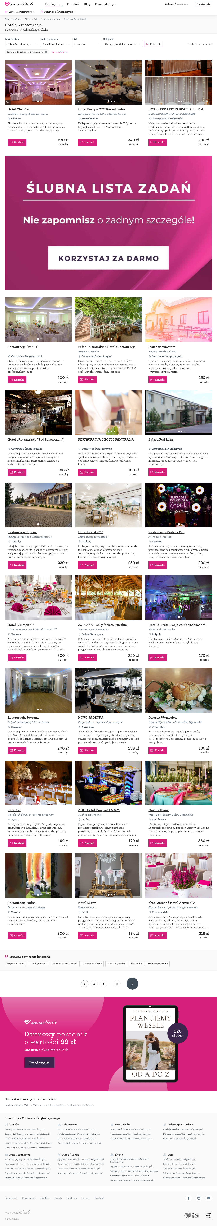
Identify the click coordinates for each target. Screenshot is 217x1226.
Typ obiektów (12, 39)
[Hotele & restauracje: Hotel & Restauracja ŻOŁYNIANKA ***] (178, 597)
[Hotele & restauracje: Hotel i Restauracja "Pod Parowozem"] (38, 412)
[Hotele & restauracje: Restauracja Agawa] (38, 505)
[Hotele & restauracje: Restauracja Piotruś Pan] (178, 505)
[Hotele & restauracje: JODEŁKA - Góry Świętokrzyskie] (108, 597)
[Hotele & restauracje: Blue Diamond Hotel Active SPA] (178, 875)
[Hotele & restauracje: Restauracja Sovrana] (38, 690)
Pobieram (39, 1062)
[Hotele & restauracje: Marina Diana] (178, 783)
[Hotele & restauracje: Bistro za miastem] (178, 319)
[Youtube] (208, 1198)
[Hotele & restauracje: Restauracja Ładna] (38, 875)
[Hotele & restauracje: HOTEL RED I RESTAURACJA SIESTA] (178, 82)
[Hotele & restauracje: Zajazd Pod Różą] (178, 412)
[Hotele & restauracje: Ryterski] (38, 783)
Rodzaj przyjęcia (49, 39)
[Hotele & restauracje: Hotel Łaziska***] (108, 505)
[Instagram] (198, 1198)
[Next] (132, 984)
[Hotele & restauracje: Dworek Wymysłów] (178, 690)
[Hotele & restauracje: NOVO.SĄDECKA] (108, 690)
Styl (75, 39)
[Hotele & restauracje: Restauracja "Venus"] (38, 319)
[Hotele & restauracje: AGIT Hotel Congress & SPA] (108, 783)
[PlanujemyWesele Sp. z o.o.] (17, 1212)
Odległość (108, 39)
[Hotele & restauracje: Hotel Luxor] (108, 875)
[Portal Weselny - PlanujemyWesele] (19, 4)
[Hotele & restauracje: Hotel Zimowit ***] (38, 597)
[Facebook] (188, 1198)
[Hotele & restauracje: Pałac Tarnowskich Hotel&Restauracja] (108, 319)
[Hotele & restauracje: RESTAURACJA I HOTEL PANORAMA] (108, 412)
